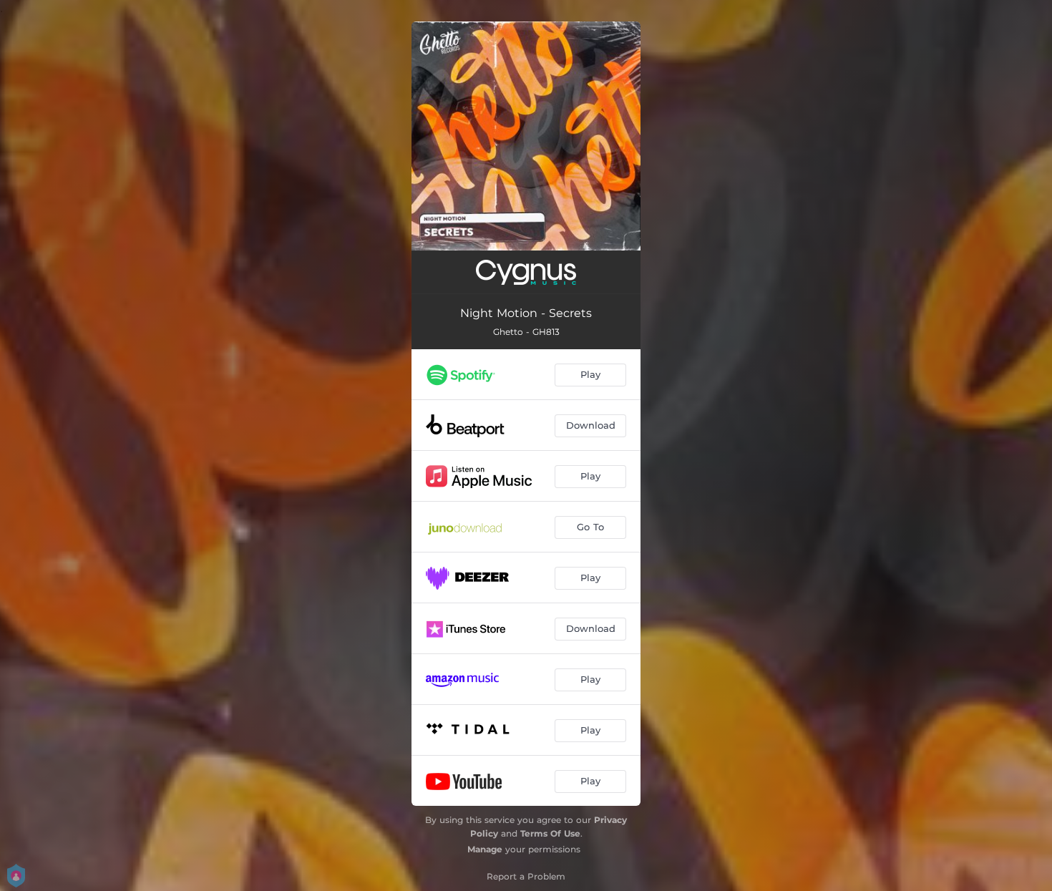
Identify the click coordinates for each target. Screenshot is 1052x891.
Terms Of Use (550, 833)
